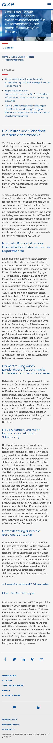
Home (5, 57)
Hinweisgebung (11, 724)
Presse (31, 57)
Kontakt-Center (11, 695)
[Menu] (49, 4)
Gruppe (9, 675)
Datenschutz (9, 719)
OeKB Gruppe (18, 57)
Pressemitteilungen (14, 60)
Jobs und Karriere (12, 685)
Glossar (7, 680)
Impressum (8, 729)
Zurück (9, 47)
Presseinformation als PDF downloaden (27, 584)
